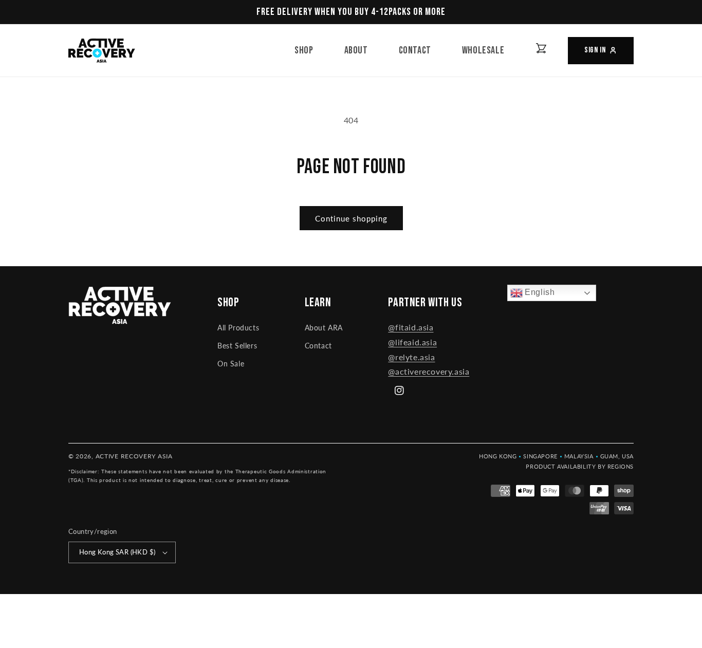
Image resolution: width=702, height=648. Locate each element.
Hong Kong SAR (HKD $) (117, 552)
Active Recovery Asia (134, 456)
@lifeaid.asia (412, 342)
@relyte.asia (411, 357)
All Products (238, 327)
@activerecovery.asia (428, 371)
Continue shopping (351, 218)
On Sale (230, 363)
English (539, 292)
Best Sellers (237, 345)
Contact (318, 345)
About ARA (324, 327)
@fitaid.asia (410, 327)
